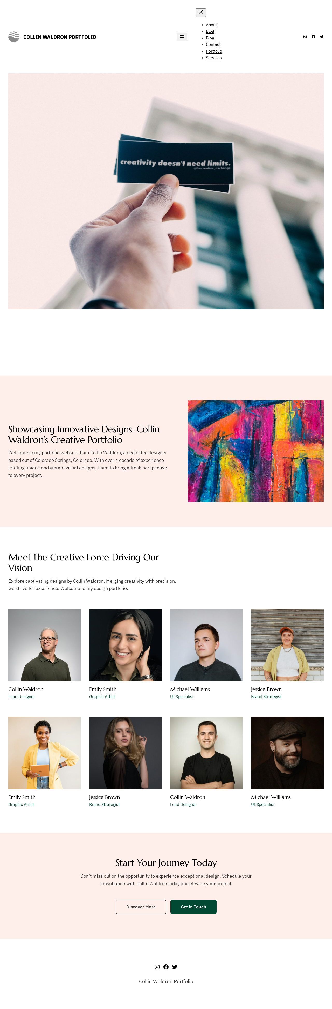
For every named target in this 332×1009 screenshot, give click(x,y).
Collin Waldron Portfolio (59, 36)
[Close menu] (201, 12)
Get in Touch (193, 907)
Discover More (141, 907)
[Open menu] (182, 37)
